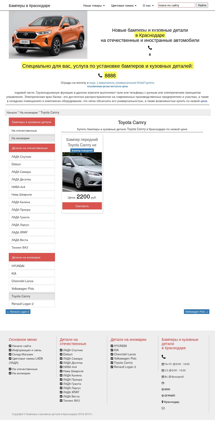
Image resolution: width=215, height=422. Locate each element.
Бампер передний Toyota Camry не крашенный (82, 144)
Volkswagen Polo (23, 288)
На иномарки (21, 138)
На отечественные (24, 130)
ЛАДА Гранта (20, 217)
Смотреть (82, 206)
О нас (147, 5)
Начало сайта (21, 346)
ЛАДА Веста (20, 240)
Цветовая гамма (122, 5)
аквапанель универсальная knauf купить (126, 82)
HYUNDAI (18, 266)
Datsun (16, 164)
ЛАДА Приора (21, 209)
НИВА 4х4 (18, 187)
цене (204, 101)
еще (92, 82)
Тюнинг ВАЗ (20, 247)
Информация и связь (26, 350)
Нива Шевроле (22, 194)
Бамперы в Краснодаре (29, 5)
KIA (14, 273)
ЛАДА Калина (21, 202)
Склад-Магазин (22, 354)
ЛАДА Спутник (21, 156)
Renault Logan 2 (23, 304)
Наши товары (93, 5)
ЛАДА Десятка (21, 179)
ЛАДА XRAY (20, 232)
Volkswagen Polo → (196, 311)
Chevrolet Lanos (22, 281)
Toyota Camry (21, 296)
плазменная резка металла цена (107, 86)
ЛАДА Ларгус (20, 224)
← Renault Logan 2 (18, 311)
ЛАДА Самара (21, 171)
